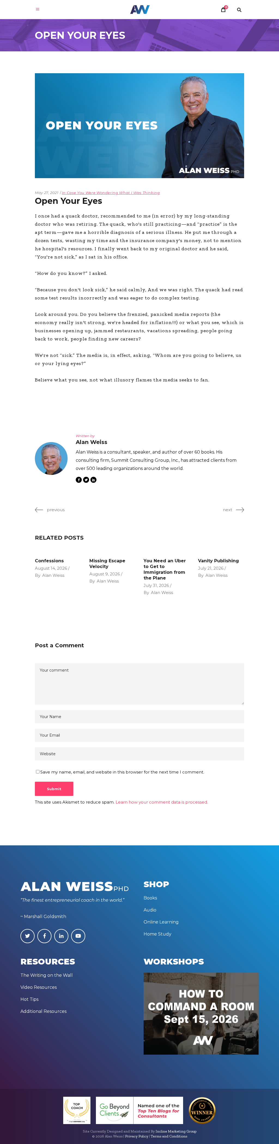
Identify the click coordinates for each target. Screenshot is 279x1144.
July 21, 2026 (210, 568)
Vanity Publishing (218, 560)
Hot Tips (29, 999)
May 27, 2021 (47, 192)
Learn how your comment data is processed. (162, 802)
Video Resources (38, 987)
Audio (150, 910)
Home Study (157, 934)
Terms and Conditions (169, 1136)
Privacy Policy (136, 1136)
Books (150, 898)
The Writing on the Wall (46, 975)
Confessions (49, 560)
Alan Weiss (53, 575)
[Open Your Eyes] (51, 458)
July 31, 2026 (156, 585)
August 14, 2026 (51, 568)
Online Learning (161, 922)
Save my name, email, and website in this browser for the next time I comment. (122, 772)
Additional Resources (43, 1011)
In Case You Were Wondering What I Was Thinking (111, 192)
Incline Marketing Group (176, 1131)
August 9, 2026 (104, 574)
